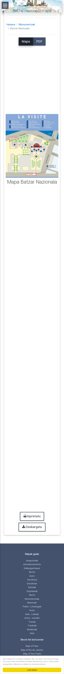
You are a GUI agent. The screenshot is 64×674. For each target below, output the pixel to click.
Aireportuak (32, 560)
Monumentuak (27, 24)
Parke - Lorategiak (32, 606)
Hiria (32, 633)
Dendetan (32, 583)
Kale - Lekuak (32, 614)
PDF (39, 41)
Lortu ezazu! (32, 670)
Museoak (32, 602)
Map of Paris (32, 646)
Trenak (32, 621)
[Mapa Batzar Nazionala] (32, 145)
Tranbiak (32, 625)
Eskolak (32, 587)
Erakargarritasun (32, 568)
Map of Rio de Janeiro (32, 649)
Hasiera (11, 24)
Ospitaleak (32, 591)
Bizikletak (32, 629)
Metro (32, 595)
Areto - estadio (32, 617)
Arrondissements (32, 564)
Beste (32, 572)
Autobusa (32, 579)
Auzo (32, 575)
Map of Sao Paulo (32, 653)
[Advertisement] (32, 77)
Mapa (26, 41)
